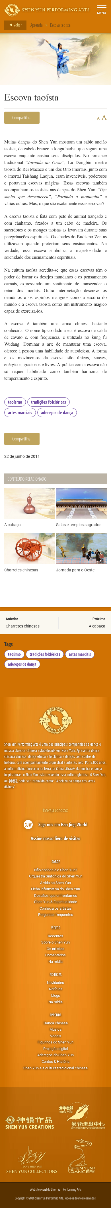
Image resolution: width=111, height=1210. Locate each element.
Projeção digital (55, 1048)
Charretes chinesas (23, 626)
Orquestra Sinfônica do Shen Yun (55, 876)
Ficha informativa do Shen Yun (55, 888)
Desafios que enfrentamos (55, 895)
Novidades (55, 982)
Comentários (55, 954)
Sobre (56, 862)
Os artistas (55, 948)
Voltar (17, 25)
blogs (55, 995)
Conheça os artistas (56, 908)
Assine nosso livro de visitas (55, 838)
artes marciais (20, 412)
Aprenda (36, 25)
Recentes (55, 935)
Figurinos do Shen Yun (55, 1042)
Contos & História (55, 1061)
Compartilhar (22, 117)
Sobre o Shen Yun (55, 942)
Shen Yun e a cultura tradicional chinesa (55, 1067)
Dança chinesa (56, 1023)
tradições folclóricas (48, 402)
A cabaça (97, 626)
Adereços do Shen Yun (55, 1054)
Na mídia (55, 961)
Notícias (55, 974)
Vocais (55, 1035)
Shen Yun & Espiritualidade (55, 901)
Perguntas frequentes (55, 914)
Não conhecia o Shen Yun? (55, 869)
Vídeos (55, 928)
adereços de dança (57, 412)
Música (55, 1029)
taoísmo (15, 402)
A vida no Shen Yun (55, 882)
